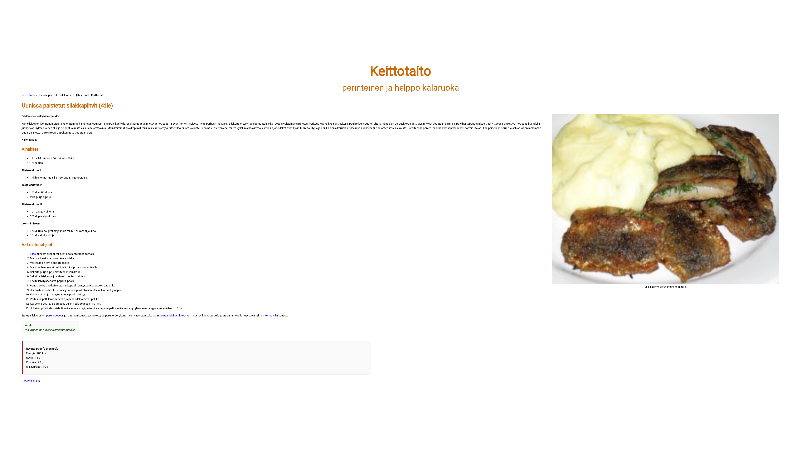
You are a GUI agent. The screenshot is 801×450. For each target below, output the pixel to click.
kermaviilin (271, 315)
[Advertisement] (147, 35)
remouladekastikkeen (173, 315)
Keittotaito (28, 95)
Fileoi (33, 253)
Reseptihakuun (31, 380)
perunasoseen (55, 315)
